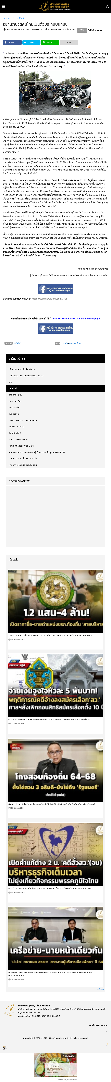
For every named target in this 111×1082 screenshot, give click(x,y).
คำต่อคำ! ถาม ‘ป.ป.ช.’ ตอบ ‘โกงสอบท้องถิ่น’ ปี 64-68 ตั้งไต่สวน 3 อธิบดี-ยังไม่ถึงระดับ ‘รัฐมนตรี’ (52, 804)
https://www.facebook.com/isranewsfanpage (76, 318)
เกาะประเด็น (15, 401)
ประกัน (65, 343)
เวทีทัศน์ (20, 18)
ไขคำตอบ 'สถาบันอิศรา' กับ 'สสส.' (26, 375)
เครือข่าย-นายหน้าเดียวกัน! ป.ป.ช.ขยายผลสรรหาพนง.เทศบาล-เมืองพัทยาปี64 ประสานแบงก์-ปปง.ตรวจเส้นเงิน (51, 974)
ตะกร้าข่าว (14, 414)
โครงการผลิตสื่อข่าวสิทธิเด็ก (23, 458)
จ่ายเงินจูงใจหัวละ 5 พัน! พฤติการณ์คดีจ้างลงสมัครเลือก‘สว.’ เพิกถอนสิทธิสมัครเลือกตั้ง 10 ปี (49, 719)
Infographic (16, 426)
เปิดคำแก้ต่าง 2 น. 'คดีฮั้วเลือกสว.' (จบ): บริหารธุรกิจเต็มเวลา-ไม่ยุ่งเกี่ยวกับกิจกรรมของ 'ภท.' (49, 888)
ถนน (71, 343)
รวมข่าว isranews (19, 439)
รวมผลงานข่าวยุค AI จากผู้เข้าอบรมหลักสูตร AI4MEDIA (37, 452)
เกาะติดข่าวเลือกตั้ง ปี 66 (21, 445)
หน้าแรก (6, 18)
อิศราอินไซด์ (15, 433)
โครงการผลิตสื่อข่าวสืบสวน (23, 465)
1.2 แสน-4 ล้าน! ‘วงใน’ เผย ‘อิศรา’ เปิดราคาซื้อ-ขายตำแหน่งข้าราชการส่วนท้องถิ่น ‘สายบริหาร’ (50, 635)
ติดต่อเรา (93, 1025)
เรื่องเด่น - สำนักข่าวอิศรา (22, 369)
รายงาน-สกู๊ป (16, 394)
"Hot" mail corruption (23, 420)
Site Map (103, 1025)
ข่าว (11, 382)
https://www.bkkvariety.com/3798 (49, 299)
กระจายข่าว (14, 407)
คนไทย (77, 343)
